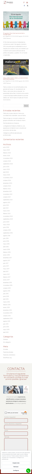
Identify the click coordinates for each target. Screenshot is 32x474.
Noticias (9, 38)
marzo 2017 (6, 274)
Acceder (5, 349)
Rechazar (16, 466)
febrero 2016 (6, 304)
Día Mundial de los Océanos (11, 123)
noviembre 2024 (8, 177)
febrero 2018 (6, 252)
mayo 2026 (6, 150)
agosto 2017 (6, 260)
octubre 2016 (7, 288)
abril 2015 (5, 332)
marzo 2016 (6, 302)
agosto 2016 (6, 291)
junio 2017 (6, 266)
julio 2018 (5, 238)
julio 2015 (5, 324)
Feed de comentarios (9, 355)
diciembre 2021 (7, 191)
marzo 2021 (6, 211)
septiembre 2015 (8, 318)
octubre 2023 (7, 186)
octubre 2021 (7, 197)
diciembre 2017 (7, 257)
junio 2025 (6, 166)
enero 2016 (6, 307)
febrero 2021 (6, 213)
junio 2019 (6, 227)
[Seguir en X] (27, 5)
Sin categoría (6, 342)
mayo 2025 (6, 169)
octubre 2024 (7, 180)
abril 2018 (6, 246)
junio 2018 (6, 241)
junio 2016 (6, 296)
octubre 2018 (7, 230)
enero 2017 (6, 280)
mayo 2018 (6, 244)
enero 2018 (6, 255)
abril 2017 (5, 271)
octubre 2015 (7, 315)
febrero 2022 (7, 188)
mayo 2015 (6, 329)
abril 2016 (5, 299)
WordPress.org (7, 357)
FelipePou (7, 36)
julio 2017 (5, 263)
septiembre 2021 (8, 199)
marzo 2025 (6, 175)
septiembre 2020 (8, 219)
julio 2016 (5, 293)
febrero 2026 (7, 153)
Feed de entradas (8, 352)
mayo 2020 (6, 224)
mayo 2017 (6, 269)
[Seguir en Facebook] (24, 5)
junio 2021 (6, 205)
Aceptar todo (16, 463)
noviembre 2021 (7, 194)
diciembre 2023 (7, 183)
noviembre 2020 (8, 216)
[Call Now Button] (28, 471)
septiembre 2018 (8, 233)
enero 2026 (6, 155)
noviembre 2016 (7, 285)
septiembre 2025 (8, 164)
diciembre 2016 (7, 282)
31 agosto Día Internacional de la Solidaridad (13, 34)
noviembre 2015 (7, 313)
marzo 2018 (6, 249)
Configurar (16, 470)
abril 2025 (6, 172)
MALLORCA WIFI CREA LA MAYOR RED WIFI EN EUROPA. (15, 78)
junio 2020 (6, 222)
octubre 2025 (7, 161)
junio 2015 (6, 326)
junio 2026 (6, 147)
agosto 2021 (6, 202)
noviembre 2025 (8, 158)
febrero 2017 (6, 277)
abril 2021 (6, 208)
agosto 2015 (6, 321)
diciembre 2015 (7, 310)
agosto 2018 (6, 235)
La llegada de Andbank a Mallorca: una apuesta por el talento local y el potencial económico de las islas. (14, 128)
